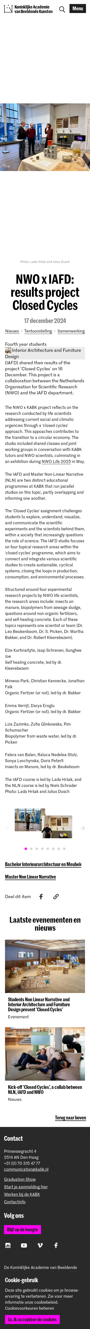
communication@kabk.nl (26, 1169)
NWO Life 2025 (56, 461)
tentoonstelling (38, 331)
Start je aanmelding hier (26, 1187)
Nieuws (12, 331)
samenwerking (71, 331)
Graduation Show (20, 1179)
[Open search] (62, 8)
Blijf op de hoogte (22, 1229)
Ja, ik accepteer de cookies (32, 1319)
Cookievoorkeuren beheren (29, 1308)
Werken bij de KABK (22, 1194)
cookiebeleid (45, 1302)
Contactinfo (15, 1202)
